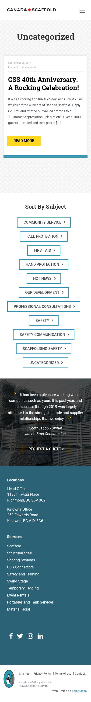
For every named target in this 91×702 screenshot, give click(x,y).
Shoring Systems (21, 560)
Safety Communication (43, 334)
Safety (42, 320)
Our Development (42, 292)
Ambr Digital (80, 691)
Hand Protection (43, 264)
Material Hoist (18, 609)
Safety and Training (23, 574)
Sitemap (24, 673)
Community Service (43, 222)
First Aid (43, 250)
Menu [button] (83, 15)
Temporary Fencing (23, 588)
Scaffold (14, 546)
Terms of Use (63, 673)
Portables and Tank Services (30, 602)
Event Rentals (18, 595)
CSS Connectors (20, 567)
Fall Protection (42, 236)
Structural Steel (19, 553)
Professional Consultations (43, 306)
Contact (80, 673)
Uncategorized (44, 362)
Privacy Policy (42, 673)
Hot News (42, 278)
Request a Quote (44, 449)
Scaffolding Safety (43, 348)
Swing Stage (17, 581)
